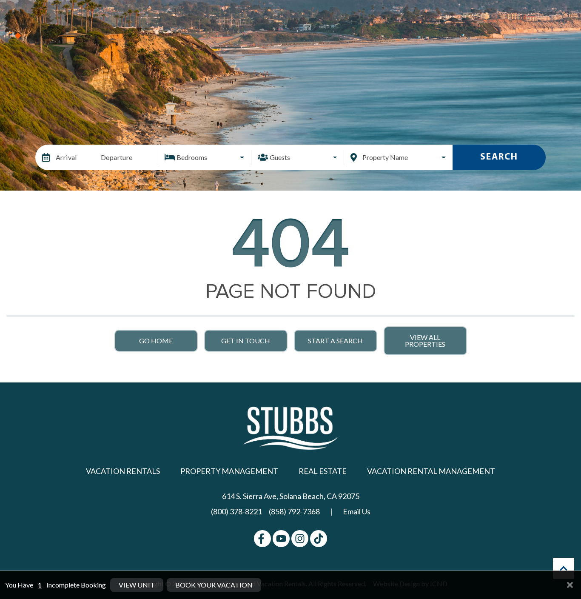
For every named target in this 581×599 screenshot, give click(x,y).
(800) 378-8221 (236, 511)
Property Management (229, 471)
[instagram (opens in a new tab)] (299, 538)
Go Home (156, 341)
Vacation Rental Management (431, 471)
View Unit (137, 585)
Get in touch (245, 341)
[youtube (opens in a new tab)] (281, 538)
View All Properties (425, 340)
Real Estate (323, 471)
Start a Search (335, 341)
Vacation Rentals (123, 471)
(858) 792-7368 (294, 511)
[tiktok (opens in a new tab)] (318, 538)
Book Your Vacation (214, 585)
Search (499, 157)
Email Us (356, 511)
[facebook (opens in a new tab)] (262, 538)
